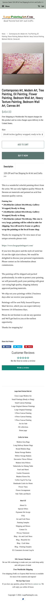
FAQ (23, 516)
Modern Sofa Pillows (23, 463)
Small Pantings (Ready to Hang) (23, 399)
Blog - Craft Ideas (23, 543)
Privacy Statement (23, 533)
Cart (42, 6)
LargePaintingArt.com (29, 595)
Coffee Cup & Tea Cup (23, 480)
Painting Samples (23, 522)
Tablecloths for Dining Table (23, 466)
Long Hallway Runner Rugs (23, 445)
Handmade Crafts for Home (23, 483)
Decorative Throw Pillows (23, 459)
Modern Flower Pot (23, 476)
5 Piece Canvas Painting (23, 420)
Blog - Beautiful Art (23, 540)
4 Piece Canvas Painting (23, 417)
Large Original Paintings (23, 410)
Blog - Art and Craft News (23, 536)
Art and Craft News (23, 519)
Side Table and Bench (23, 494)
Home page (23, 430)
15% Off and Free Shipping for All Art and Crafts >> (23, 175)
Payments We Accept (23, 512)
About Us (23, 505)
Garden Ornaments (23, 473)
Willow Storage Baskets (23, 456)
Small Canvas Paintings (23, 403)
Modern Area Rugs (23, 442)
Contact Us (23, 529)
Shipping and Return (23, 526)
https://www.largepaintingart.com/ (17, 245)
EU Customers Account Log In (23, 550)
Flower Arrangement (23, 490)
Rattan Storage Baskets (23, 452)
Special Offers (23, 509)
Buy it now (23, 155)
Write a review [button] (23, 368)
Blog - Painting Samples (23, 547)
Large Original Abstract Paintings (23, 406)
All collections (23, 427)
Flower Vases (23, 487)
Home (3, 34)
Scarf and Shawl (23, 469)
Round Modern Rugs (23, 449)
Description (8, 166)
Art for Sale (23, 424)
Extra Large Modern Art (23, 396)
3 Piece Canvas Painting (23, 413)
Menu (7, 6)
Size (4, 130)
